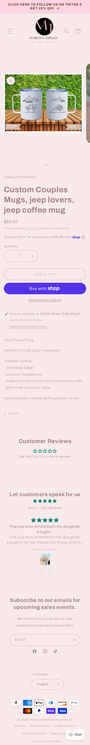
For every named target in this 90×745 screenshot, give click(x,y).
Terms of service (34, 733)
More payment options (45, 300)
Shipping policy (62, 733)
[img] (45, 501)
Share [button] (14, 413)
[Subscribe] (74, 640)
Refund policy (40, 726)
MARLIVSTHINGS (42, 720)
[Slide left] (34, 165)
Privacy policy (65, 726)
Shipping (31, 228)
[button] (10, 31)
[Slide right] (56, 165)
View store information (28, 327)
